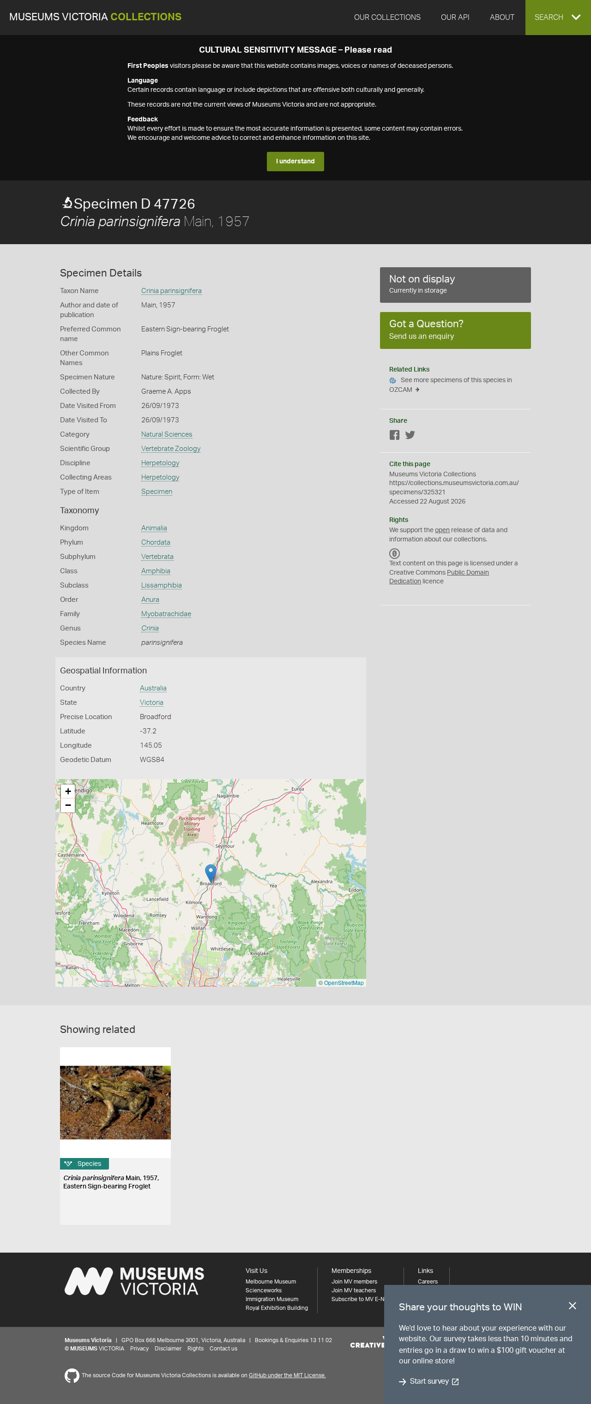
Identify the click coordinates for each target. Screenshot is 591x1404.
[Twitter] (410, 437)
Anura (150, 599)
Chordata (155, 542)
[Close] (572, 1307)
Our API (455, 17)
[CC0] (394, 553)
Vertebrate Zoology (170, 448)
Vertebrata (157, 556)
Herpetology (160, 463)
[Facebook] (394, 437)
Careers (428, 1281)
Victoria (151, 702)
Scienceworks (264, 1290)
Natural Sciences (167, 434)
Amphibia (155, 571)
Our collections (387, 17)
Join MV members (354, 1281)
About (502, 17)
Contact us (223, 1348)
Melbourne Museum (271, 1281)
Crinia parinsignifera (171, 291)
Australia (153, 688)
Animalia (154, 528)
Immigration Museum (272, 1299)
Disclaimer (168, 1348)
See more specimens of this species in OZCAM (450, 385)
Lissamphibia (161, 585)
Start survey (429, 1382)
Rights (195, 1348)
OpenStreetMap (344, 982)
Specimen (156, 491)
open (442, 530)
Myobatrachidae (166, 614)
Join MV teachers (354, 1290)
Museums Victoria (95, 17)
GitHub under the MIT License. (287, 1375)
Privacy (139, 1348)
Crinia (150, 628)
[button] (558, 17)
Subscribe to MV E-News (363, 1299)
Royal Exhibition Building (277, 1308)
